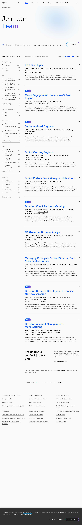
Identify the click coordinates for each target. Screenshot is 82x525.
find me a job (59, 361)
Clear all (15, 57)
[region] (41, 516)
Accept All (72, 519)
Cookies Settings (56, 519)
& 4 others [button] (43, 160)
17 (54, 382)
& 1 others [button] (35, 72)
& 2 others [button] (43, 212)
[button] (28, 91)
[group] (52, 72)
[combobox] (34, 45)
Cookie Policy (27, 514)
